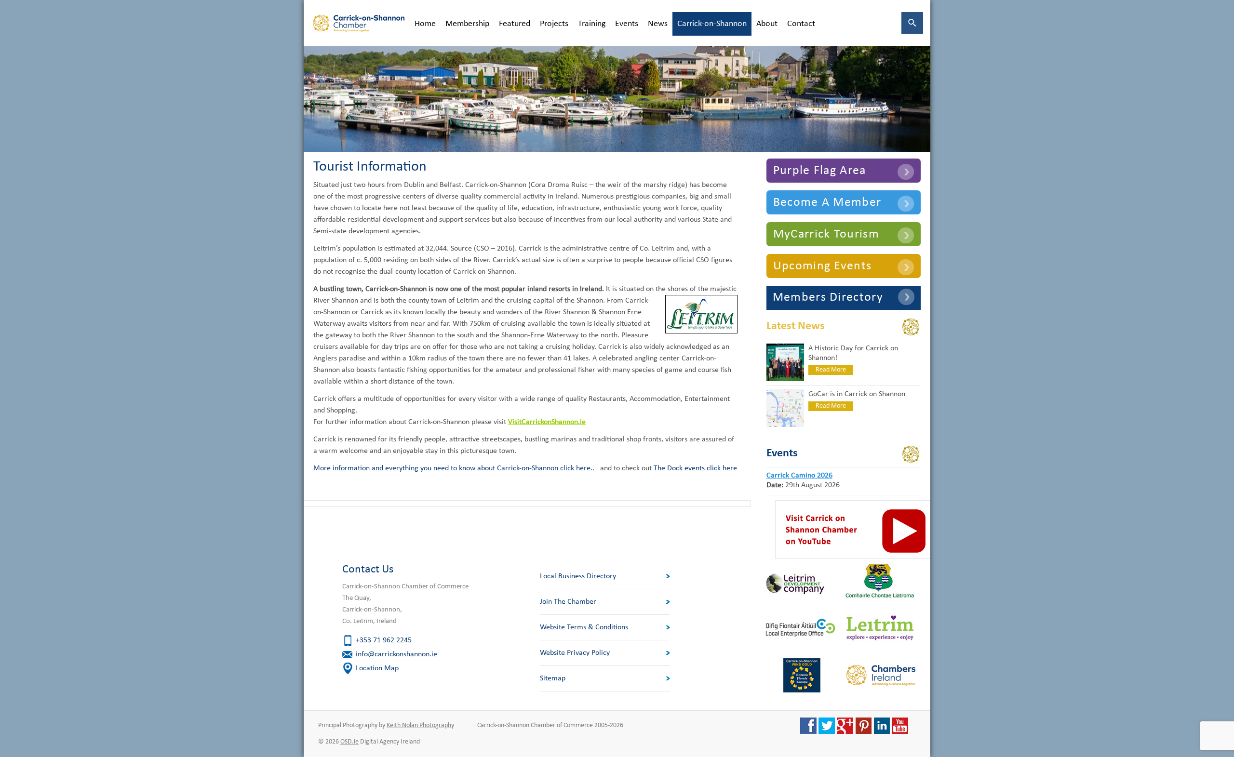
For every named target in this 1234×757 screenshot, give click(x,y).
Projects (554, 23)
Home (425, 23)
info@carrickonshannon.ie (396, 654)
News (658, 23)
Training (591, 23)
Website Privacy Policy (575, 653)
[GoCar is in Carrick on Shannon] (785, 425)
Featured (514, 23)
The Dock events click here (695, 468)
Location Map (377, 668)
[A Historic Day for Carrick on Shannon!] (785, 379)
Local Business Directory (578, 576)
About (767, 23)
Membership (467, 23)
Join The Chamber (568, 602)
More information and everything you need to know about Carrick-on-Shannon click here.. (453, 468)
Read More (831, 369)
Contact (801, 23)
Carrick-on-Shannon (712, 23)
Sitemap (552, 678)
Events (626, 23)
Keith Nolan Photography (420, 725)
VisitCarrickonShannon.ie (547, 422)
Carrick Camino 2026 (799, 475)
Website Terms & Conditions (584, 627)
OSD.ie (349, 741)
